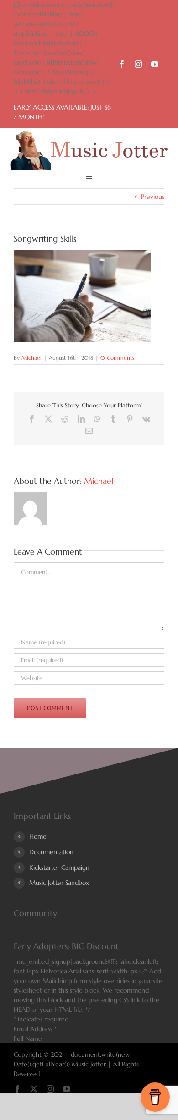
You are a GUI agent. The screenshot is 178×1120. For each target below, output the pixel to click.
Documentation (51, 852)
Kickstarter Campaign (59, 867)
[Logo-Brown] (88, 134)
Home (38, 836)
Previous (152, 196)
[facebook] (122, 64)
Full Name (28, 1038)
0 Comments (117, 357)
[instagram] (138, 64)
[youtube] (154, 64)
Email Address (35, 1029)
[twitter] (33, 1089)
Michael (31, 357)
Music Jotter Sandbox (59, 882)
